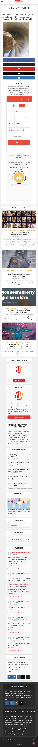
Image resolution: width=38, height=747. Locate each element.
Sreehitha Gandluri (10, 238)
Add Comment (23, 236)
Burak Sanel (31, 244)
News (7, 270)
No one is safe (7, 230)
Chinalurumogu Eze (31, 242)
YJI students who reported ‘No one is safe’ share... (19, 233)
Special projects (17, 272)
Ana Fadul (15, 241)
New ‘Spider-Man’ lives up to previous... (17, 477)
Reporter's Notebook (26, 230)
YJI (24, 11)
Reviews (29, 308)
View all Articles (19, 380)
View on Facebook (12, 568)
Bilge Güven (22, 241)
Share (19, 568)
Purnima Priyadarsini (29, 238)
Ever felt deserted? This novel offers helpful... (18, 484)
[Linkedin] (14, 677)
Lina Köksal (31, 239)
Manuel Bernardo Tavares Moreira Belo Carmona (20, 488)
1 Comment (19, 348)
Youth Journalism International (15, 280)
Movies (24, 342)
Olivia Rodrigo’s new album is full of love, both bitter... (19, 311)
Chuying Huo (25, 239)
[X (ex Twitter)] (28, 677)
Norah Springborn (8, 239)
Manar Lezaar (9, 241)
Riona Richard (28, 348)
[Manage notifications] (33, 743)
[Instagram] (23, 677)
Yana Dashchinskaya (29, 314)
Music (24, 308)
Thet (26, 244)
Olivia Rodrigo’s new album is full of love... (18, 456)
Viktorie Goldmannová (19, 242)
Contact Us (19, 744)
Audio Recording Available (13, 308)
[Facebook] (10, 677)
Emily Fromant (19, 238)
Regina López (28, 241)
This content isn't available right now (18, 584)
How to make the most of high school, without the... (18, 470)
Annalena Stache (8, 244)
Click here (19, 511)
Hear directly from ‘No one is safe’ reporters (19, 275)
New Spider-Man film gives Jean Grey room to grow (19, 345)
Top (34, 230)
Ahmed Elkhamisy (13, 480)
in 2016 (25, 94)
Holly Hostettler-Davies (8, 242)
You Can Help (19, 417)
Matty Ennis (15, 244)
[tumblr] (19, 677)
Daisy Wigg (21, 244)
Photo (12, 566)
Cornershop (19, 742)
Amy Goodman (17, 239)
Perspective (15, 230)
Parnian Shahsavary (19, 246)
